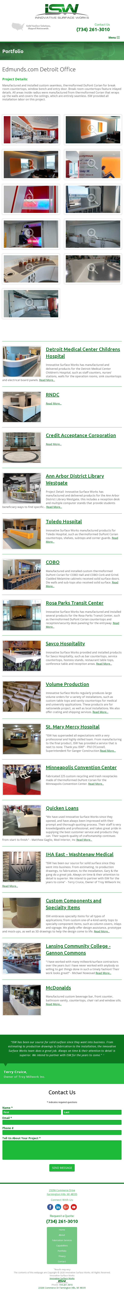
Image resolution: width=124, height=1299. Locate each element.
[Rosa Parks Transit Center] (22, 615)
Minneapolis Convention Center (81, 767)
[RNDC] (22, 407)
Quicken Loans (62, 808)
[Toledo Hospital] (22, 534)
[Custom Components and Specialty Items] (22, 913)
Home (62, 1229)
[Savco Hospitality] (22, 656)
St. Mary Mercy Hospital (73, 726)
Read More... (47, 380)
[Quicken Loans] (22, 820)
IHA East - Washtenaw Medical (79, 854)
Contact (62, 1261)
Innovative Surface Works (62, 1278)
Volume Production (67, 684)
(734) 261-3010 (93, 29)
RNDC (52, 394)
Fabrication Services (62, 1240)
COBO (53, 562)
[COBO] (22, 574)
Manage (69, 1290)
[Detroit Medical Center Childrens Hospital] (22, 361)
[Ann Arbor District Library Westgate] (22, 488)
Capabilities (62, 1245)
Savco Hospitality (65, 643)
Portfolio (62, 1250)
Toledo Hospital (64, 521)
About (62, 1235)
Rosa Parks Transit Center (74, 602)
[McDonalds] (22, 1000)
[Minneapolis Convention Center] (22, 780)
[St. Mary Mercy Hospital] (22, 739)
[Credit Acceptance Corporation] (22, 447)
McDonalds (58, 987)
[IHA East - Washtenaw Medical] (22, 867)
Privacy (62, 1256)
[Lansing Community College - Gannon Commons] (22, 958)
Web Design (57, 1290)
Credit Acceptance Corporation (81, 435)
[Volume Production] (22, 696)
